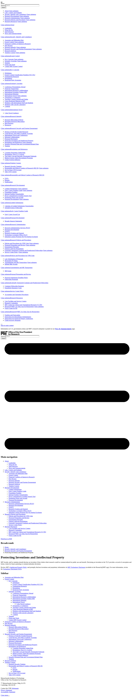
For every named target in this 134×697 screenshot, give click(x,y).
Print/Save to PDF (6, 539)
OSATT (7, 231)
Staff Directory (9, 32)
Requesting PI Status (11, 261)
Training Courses (10, 52)
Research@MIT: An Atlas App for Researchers (19, 306)
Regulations (8, 78)
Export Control (9, 42)
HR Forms (8, 271)
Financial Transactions (12, 88)
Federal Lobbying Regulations (14, 249)
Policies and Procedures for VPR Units (17, 243)
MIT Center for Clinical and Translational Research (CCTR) (23, 305)
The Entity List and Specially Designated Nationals (20, 156)
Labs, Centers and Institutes (13, 12)
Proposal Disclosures (11, 139)
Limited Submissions (11, 188)
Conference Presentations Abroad (15, 87)
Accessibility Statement (8, 692)
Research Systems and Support (14, 233)
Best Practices (9, 123)
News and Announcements (13, 33)
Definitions (8, 73)
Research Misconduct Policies (14, 120)
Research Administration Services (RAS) (17, 228)
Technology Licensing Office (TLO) (16, 235)
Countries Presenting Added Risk (15, 152)
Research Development (12, 16)
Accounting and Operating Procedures (16, 294)
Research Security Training (13, 166)
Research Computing (11, 303)
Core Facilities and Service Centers (15, 301)
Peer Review (9, 45)
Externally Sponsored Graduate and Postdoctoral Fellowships (24, 250)
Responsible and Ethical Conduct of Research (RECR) (22, 168)
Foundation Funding (11, 192)
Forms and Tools (10, 64)
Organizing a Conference (12, 97)
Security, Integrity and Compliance (15, 14)
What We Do (9, 30)
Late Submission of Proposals (14, 259)
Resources (8, 125)
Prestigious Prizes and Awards (14, 197)
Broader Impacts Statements (13, 221)
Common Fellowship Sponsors (14, 286)
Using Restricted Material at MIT (15, 101)
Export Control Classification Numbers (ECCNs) (20, 75)
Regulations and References (13, 142)
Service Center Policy (11, 252)
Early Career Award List (12, 214)
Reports (7, 180)
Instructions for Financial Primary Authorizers (19, 318)
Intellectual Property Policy (18, 567)
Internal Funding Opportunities (14, 194)
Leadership (8, 28)
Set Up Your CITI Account (13, 170)
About (7, 11)
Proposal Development (12, 199)
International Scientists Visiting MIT (16, 92)
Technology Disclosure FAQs (12, 569)
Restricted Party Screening (13, 80)
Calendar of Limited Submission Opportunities (19, 206)
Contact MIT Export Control (13, 66)
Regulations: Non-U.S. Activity (14, 154)
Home (7, 547)
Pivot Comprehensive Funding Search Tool (18, 196)
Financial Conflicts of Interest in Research (18, 44)
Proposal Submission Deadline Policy (16, 277)
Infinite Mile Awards (11, 264)
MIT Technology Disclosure (76, 567)
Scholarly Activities (11, 61)
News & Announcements (63, 329)
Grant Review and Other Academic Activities (19, 133)
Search (3, 5)
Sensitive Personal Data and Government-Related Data (22, 144)
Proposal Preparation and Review (15, 245)
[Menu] (67, 453)
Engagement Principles (12, 247)
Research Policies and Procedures (15, 20)
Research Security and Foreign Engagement (18, 49)
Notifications (9, 182)
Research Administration (12, 18)
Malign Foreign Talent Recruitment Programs (19, 158)
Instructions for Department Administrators (18, 317)
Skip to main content (7, 325)
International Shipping (11, 94)
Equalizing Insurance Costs (13, 288)
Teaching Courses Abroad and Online (16, 99)
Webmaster (15, 688)
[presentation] (1, 324)
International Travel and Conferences (16, 135)
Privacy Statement (6, 690)
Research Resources (11, 21)
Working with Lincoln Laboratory (15, 104)
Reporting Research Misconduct (15, 121)
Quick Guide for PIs (11, 308)
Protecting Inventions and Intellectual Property (19, 140)
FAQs (6, 178)
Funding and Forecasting (12, 315)
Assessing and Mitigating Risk (14, 40)
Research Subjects (10, 51)
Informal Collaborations (12, 137)
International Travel (11, 96)
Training (7, 63)
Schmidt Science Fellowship (13, 208)
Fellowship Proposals (11, 279)
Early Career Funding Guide (13, 190)
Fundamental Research (12, 76)
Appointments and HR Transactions (16, 262)
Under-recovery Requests (13, 320)
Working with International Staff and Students (19, 103)
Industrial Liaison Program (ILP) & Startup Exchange (21, 237)
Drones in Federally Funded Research (16, 132)
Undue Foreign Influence (12, 160)
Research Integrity (10, 47)
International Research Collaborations (16, 90)
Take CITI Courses (11, 172)
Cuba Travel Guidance (12, 113)
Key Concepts (9, 59)
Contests (7, 106)
